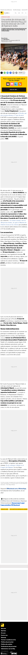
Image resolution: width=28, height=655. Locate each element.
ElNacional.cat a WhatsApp (16, 488)
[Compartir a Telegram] (7, 73)
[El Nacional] (2, 13)
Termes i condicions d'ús (8, 639)
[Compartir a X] (2, 73)
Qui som (3, 628)
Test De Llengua (17, 9)
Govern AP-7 (25, 9)
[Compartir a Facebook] (10, 73)
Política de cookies (6, 644)
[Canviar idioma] (22, 13)
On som (3, 633)
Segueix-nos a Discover (6, 9)
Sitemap (3, 637)
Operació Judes (4, 509)
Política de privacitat (7, 642)
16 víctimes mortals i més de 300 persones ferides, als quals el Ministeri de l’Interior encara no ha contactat (13, 222)
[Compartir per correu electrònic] (13, 73)
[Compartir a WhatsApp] (5, 73)
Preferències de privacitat (8, 646)
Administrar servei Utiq (8, 648)
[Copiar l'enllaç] (16, 73)
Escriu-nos (4, 635)
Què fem (3, 630)
